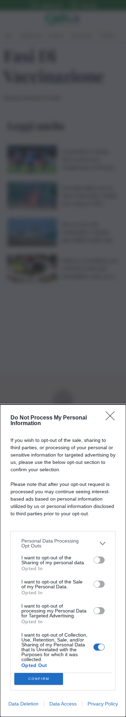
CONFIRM (38, 679)
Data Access (63, 704)
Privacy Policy (103, 704)
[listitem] (63, 543)
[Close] (112, 418)
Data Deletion (23, 704)
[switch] (99, 560)
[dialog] (63, 560)
